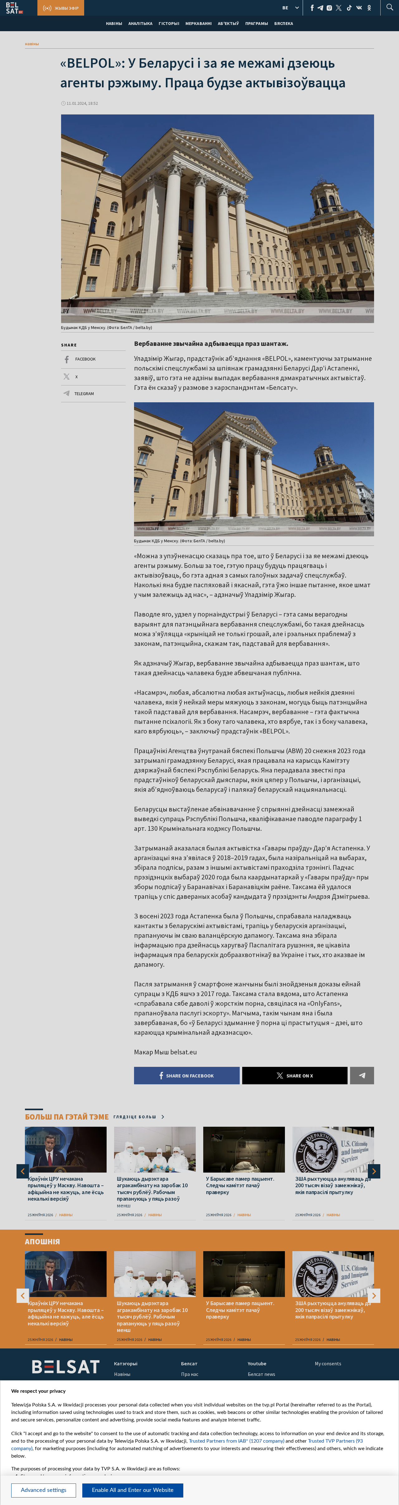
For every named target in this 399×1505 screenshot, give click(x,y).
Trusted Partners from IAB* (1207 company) (236, 1441)
